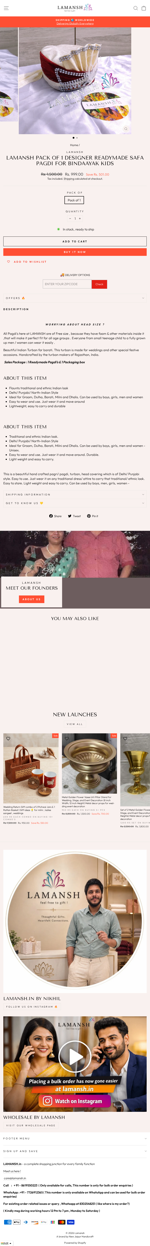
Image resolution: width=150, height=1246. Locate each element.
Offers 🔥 (16, 298)
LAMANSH (75, 152)
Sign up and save (20, 1151)
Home (74, 145)
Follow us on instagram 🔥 (32, 1006)
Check (99, 284)
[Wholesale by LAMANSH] (75, 1064)
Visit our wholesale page (30, 1125)
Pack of (75, 192)
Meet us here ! (12, 1171)
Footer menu (16, 1138)
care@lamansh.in (14, 1178)
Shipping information (28, 494)
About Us (31, 599)
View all (75, 724)
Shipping (69, 178)
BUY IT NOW (75, 251)
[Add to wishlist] (8, 632)
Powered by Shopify (75, 1242)
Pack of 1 (74, 200)
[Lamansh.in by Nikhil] (75, 921)
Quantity (75, 211)
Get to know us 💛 (25, 503)
